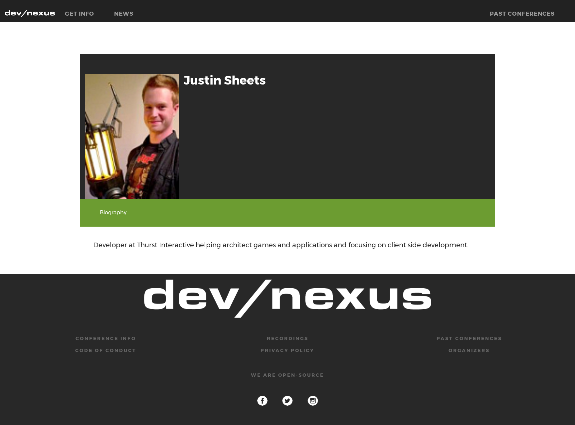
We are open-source (287, 375)
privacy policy (287, 350)
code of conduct (105, 350)
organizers (469, 350)
